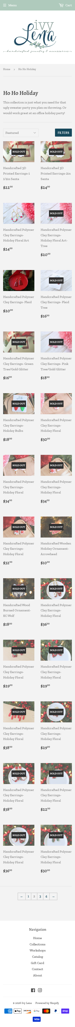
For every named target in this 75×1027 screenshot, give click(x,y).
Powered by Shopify (47, 1003)
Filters (63, 132)
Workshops (38, 950)
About (37, 975)
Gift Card (37, 963)
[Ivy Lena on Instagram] (40, 991)
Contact (37, 969)
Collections (37, 944)
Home (6, 69)
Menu (12, 5)
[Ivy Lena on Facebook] (33, 991)
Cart (68, 5)
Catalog (37, 957)
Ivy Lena (27, 1003)
